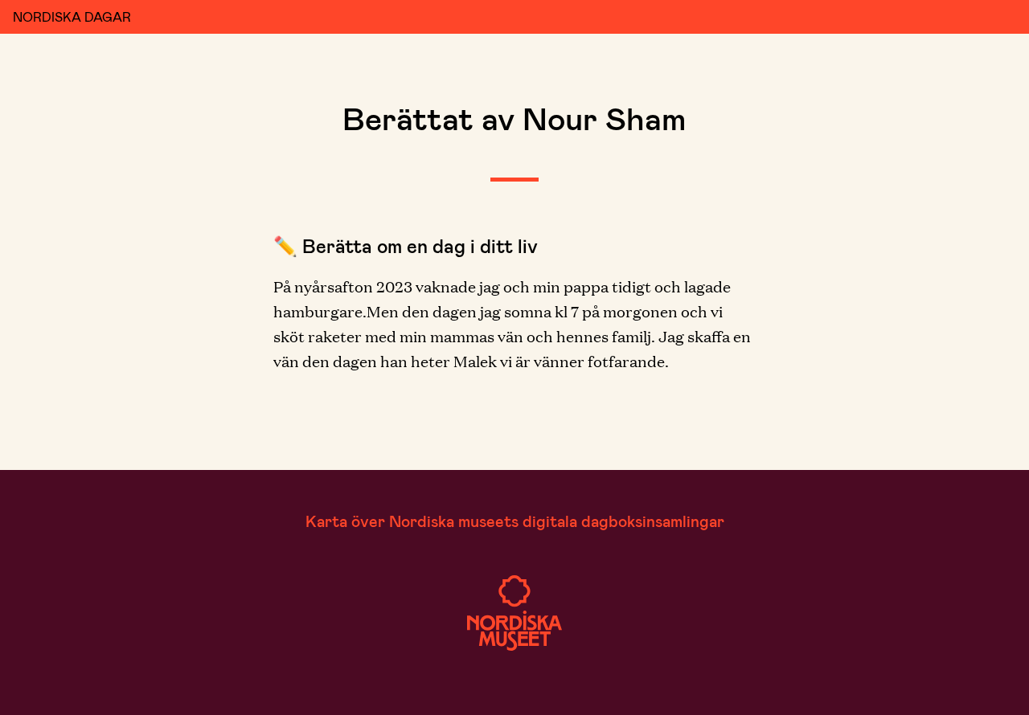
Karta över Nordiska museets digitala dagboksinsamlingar (514, 520)
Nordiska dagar (72, 16)
